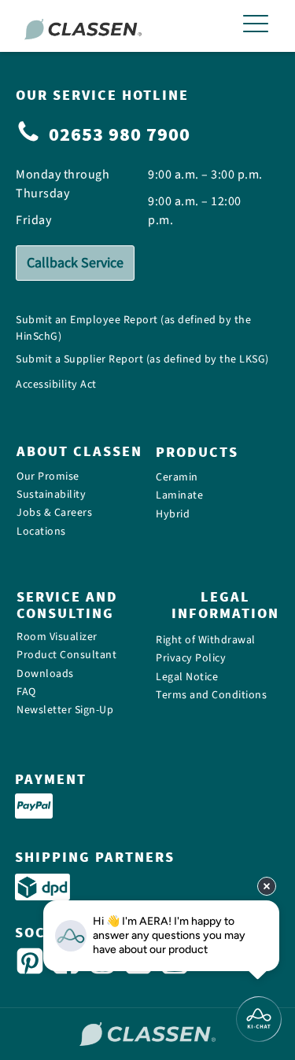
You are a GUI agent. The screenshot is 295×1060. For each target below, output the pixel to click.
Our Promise (48, 476)
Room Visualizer (57, 637)
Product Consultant (66, 655)
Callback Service (75, 263)
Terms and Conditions (211, 695)
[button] (255, 26)
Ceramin (177, 478)
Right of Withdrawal (206, 640)
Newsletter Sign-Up (65, 710)
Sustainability (51, 495)
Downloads (45, 674)
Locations (41, 532)
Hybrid (173, 515)
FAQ (26, 692)
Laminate (179, 496)
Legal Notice (187, 677)
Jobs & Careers (54, 513)
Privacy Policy (191, 658)
